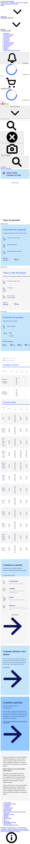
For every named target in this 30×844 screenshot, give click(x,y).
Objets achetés (6, 40)
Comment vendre (7, 809)
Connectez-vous (13, 2)
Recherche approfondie (6, 168)
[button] (14, 162)
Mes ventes (6, 41)
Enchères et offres (7, 36)
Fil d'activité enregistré (8, 42)
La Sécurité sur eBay (8, 807)
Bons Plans (7, 3)
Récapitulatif (6, 33)
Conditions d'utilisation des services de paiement (18, 830)
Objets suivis (6, 38)
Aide (11, 3)
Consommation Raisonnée (9, 803)
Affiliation (5, 815)
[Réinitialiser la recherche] (12, 137)
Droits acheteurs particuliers (9, 822)
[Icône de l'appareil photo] (12, 149)
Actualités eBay (7, 805)
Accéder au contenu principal (7, 1)
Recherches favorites (8, 44)
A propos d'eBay (7, 802)
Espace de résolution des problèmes (11, 50)
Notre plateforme (7, 823)
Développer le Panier (5, 88)
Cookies (2, 831)
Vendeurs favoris (7, 45)
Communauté (6, 806)
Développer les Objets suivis (7, 17)
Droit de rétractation (9, 831)
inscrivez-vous (22, 2)
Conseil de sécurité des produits (10, 825)
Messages (5, 47)
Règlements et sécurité (8, 814)
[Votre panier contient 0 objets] (11, 87)
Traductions (6, 817)
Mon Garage (6, 46)
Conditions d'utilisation (12, 828)
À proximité (15, 3)
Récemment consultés (8, 34)
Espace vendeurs (7, 810)
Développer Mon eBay (5, 30)
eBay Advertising (7, 818)
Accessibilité (3, 828)
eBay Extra (6, 49)
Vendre (2, 5)
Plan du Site (6, 821)
